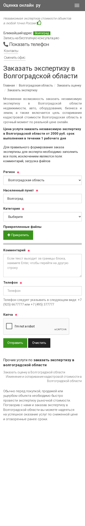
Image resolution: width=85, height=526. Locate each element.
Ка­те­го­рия (11, 209)
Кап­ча (8, 315)
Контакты (11, 51)
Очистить (39, 343)
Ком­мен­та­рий (14, 250)
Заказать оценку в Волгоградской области (34, 372)
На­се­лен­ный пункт (18, 190)
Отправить (15, 343)
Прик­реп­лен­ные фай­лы (22, 227)
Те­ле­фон (10, 282)
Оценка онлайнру (22, 5)
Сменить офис (14, 58)
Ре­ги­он (9, 172)
